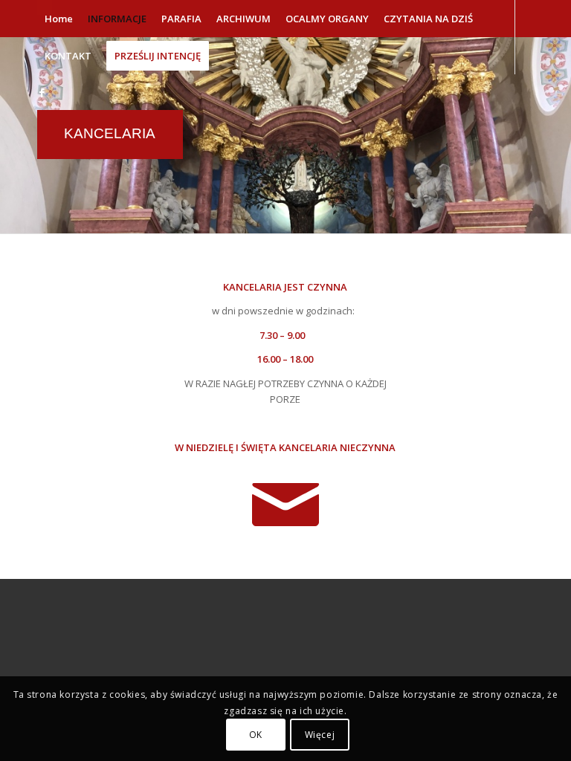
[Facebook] (41, 92)
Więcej (320, 734)
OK (255, 734)
